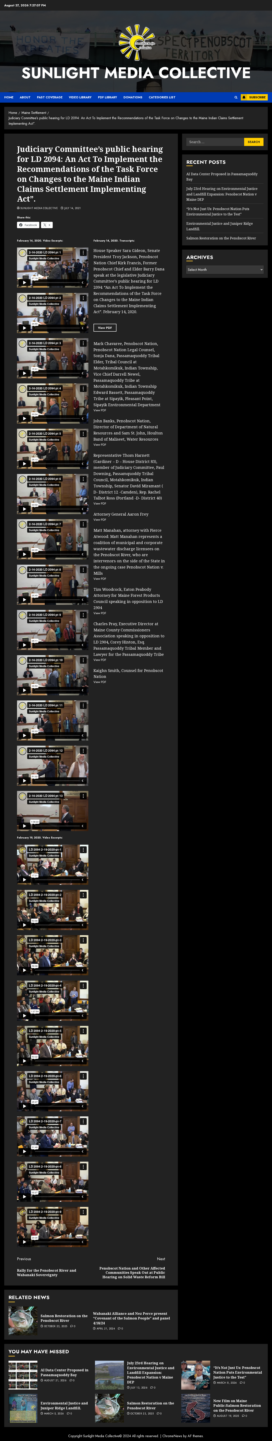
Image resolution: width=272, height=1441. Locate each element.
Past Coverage (49, 97)
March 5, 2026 (54, 1414)
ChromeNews (172, 1436)
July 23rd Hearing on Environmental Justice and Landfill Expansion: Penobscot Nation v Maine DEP (222, 194)
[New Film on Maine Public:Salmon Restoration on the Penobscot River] (195, 1408)
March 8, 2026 (227, 1383)
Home (8, 97)
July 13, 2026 (138, 1388)
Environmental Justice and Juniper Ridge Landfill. (64, 1405)
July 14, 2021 (72, 208)
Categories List (162, 97)
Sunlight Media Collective (136, 73)
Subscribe (257, 97)
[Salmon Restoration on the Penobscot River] (22, 1321)
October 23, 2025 (55, 1326)
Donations (132, 97)
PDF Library (107, 97)
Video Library (80, 97)
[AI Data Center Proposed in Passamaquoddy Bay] (22, 1375)
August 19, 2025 (228, 1416)
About (25, 97)
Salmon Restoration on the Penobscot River (64, 1318)
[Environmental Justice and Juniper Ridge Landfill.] (22, 1408)
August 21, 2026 (55, 1380)
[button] (236, 97)
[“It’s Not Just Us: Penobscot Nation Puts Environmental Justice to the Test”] (195, 1375)
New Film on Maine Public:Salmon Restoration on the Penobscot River (237, 1406)
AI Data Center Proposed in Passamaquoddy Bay (64, 1372)
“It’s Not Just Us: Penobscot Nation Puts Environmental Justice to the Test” (237, 1372)
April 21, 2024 (106, 1329)
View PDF (105, 328)
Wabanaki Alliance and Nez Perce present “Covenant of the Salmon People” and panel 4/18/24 (131, 1318)
